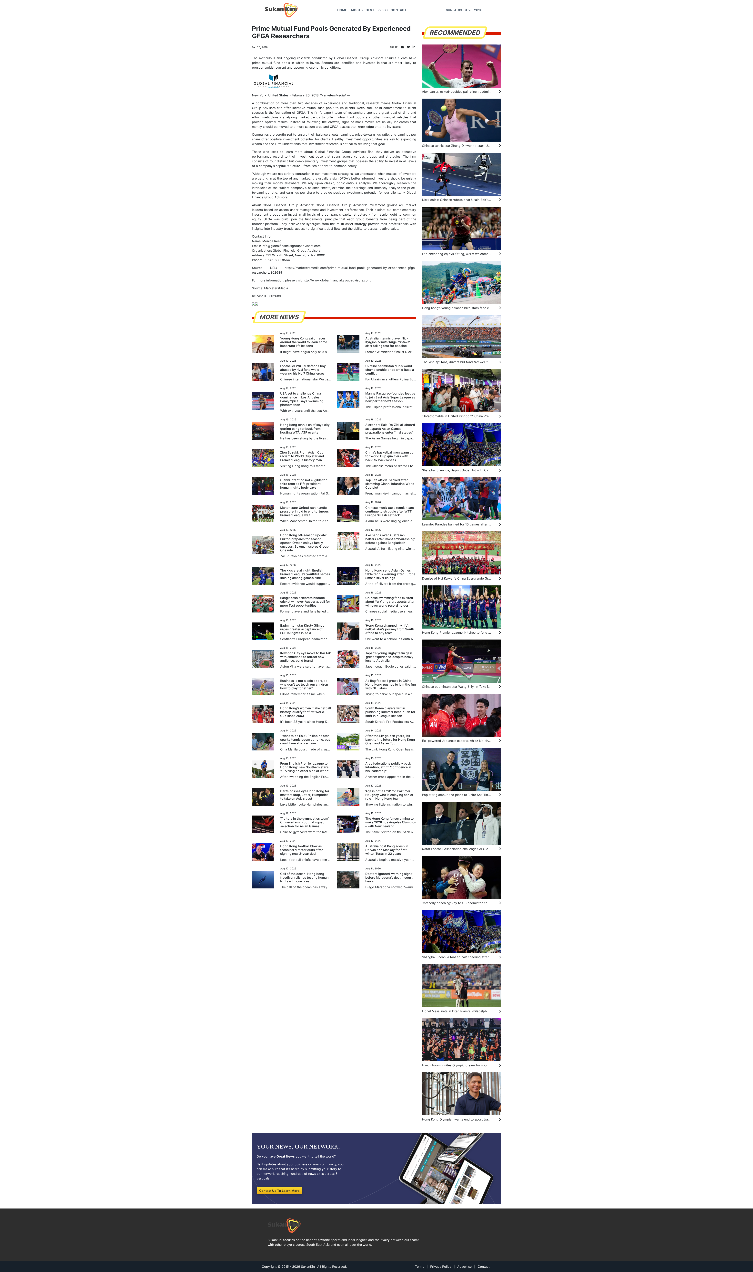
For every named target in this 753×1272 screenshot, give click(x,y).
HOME (342, 10)
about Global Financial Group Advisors (335, 152)
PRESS (382, 10)
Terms (419, 1266)
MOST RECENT (362, 10)
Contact (484, 1266)
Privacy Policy (440, 1266)
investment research (323, 144)
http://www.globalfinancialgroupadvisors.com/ (337, 280)
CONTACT (399, 10)
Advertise (464, 1266)
